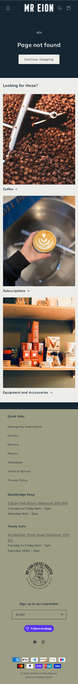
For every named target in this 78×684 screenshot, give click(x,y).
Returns (13, 453)
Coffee (8, 189)
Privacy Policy (17, 480)
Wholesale (15, 462)
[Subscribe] (61, 614)
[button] (8, 8)
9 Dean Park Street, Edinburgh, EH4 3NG (38, 503)
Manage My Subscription (25, 426)
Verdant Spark (44, 677)
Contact (13, 435)
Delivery (13, 444)
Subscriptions (14, 291)
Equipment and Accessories (25, 392)
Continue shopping (39, 59)
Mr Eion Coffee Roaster (44, 673)
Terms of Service (19, 471)
